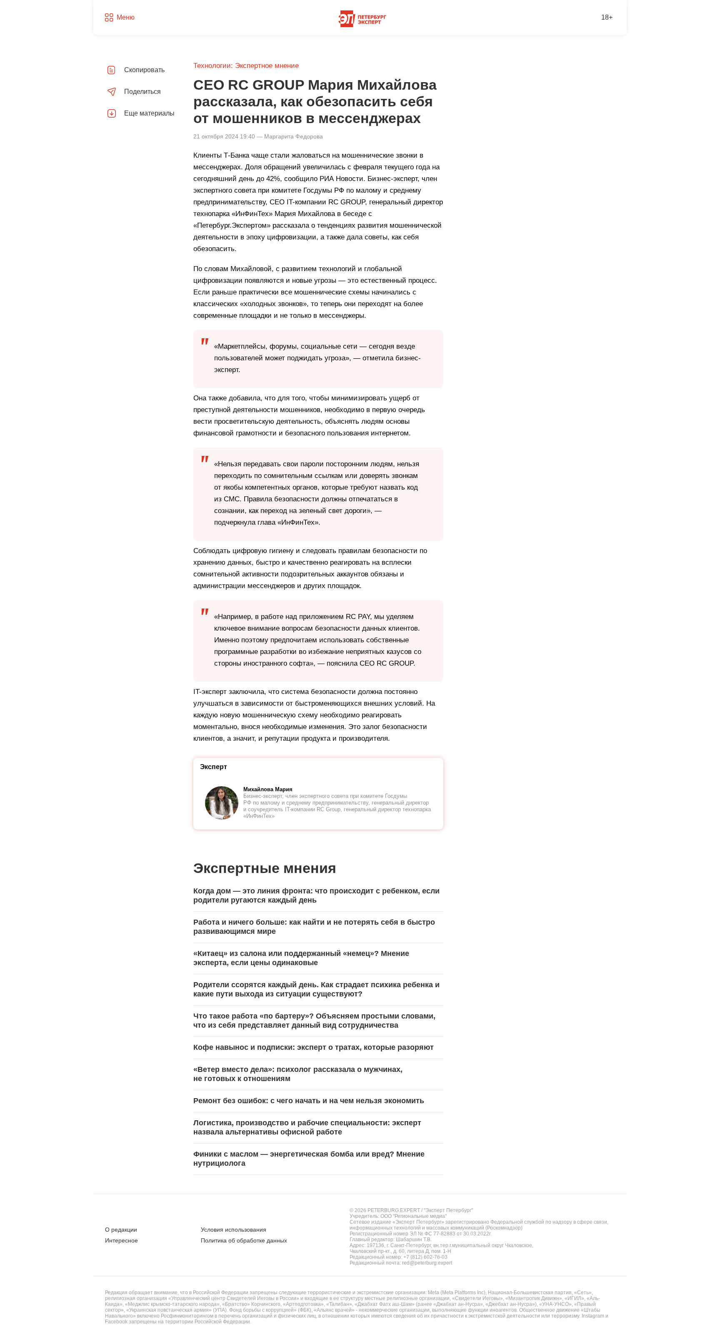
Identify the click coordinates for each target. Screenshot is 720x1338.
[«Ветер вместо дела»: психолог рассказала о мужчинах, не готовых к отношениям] (318, 1074)
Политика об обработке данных (244, 1240)
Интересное (121, 1240)
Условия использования (233, 1229)
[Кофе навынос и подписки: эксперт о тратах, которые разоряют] (318, 1047)
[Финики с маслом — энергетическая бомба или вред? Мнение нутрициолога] (318, 1159)
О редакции (121, 1229)
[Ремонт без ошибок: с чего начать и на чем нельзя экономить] (318, 1101)
